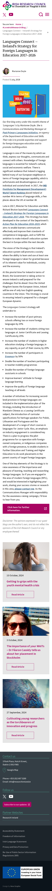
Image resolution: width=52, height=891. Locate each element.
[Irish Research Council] (26, 5)
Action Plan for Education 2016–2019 (21, 224)
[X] (4, 15)
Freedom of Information (14, 836)
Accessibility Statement (14, 830)
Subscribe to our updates (15, 804)
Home (18, 24)
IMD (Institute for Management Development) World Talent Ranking (25, 189)
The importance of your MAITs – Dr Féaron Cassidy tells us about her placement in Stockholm (25, 651)
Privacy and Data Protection (15, 847)
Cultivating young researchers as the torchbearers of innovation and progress (25, 722)
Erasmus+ (10, 356)
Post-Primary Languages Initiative (20, 132)
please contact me (24, 488)
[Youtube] (11, 14)
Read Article (18, 594)
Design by (12, 886)
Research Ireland (10, 817)
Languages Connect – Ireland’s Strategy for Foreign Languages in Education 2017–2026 (26, 213)
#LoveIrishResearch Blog (14, 27)
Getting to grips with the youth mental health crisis (23, 583)
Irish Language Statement (15, 841)
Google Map (12, 770)
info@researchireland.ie (20, 781)
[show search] (41, 15)
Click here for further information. (18, 509)
